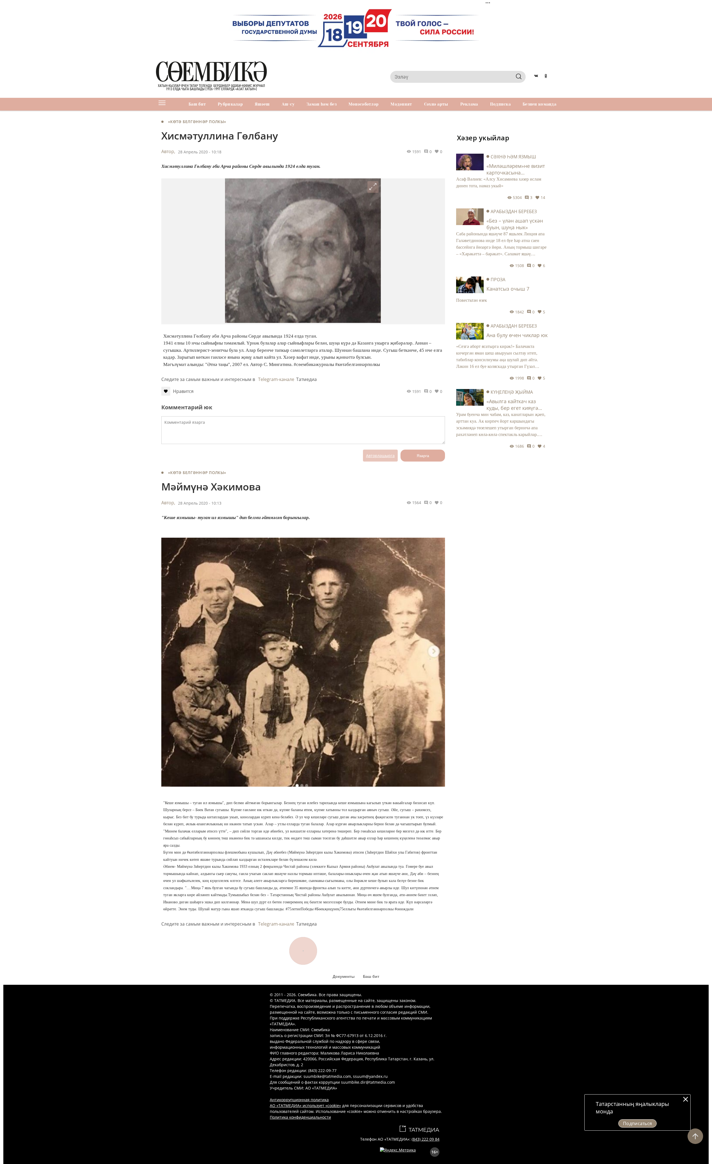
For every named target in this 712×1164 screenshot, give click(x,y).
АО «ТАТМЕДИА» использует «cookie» (305, 1105)
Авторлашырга (380, 455)
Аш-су (288, 104)
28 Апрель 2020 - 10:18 (199, 151)
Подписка (500, 104)
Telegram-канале (276, 379)
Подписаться (637, 1123)
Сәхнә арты (436, 104)
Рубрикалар (230, 104)
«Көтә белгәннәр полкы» (197, 121)
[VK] (536, 76)
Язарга (423, 455)
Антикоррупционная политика (299, 1099)
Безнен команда (539, 104)
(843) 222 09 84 (425, 1139)
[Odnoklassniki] (546, 76)
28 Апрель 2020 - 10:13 (199, 503)
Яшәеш (262, 104)
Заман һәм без (321, 104)
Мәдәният (401, 104)
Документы (344, 976)
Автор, (168, 151)
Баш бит (197, 104)
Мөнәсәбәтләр (363, 104)
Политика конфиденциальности (300, 1117)
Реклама (469, 104)
